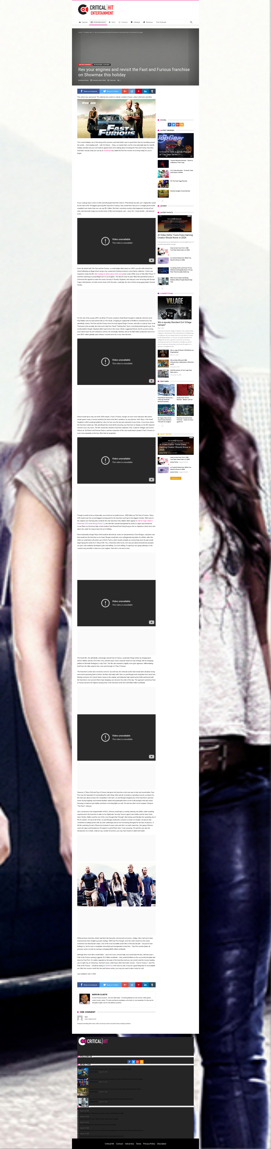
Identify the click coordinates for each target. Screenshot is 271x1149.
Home (80, 32)
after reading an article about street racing (109, 274)
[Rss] (182, 125)
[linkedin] (145, 91)
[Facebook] (169, 125)
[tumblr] (152, 91)
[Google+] (178, 125)
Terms (138, 1144)
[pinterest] (138, 91)
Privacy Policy (149, 1144)
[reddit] (132, 91)
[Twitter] (174, 125)
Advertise (129, 1144)
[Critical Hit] (95, 3)
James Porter (163, 453)
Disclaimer (161, 1144)
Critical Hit (109, 1144)
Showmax (107, 150)
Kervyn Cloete (84, 80)
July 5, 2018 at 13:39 (90, 1019)
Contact (119, 1144)
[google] (125, 91)
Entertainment (88, 32)
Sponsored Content (102, 64)
